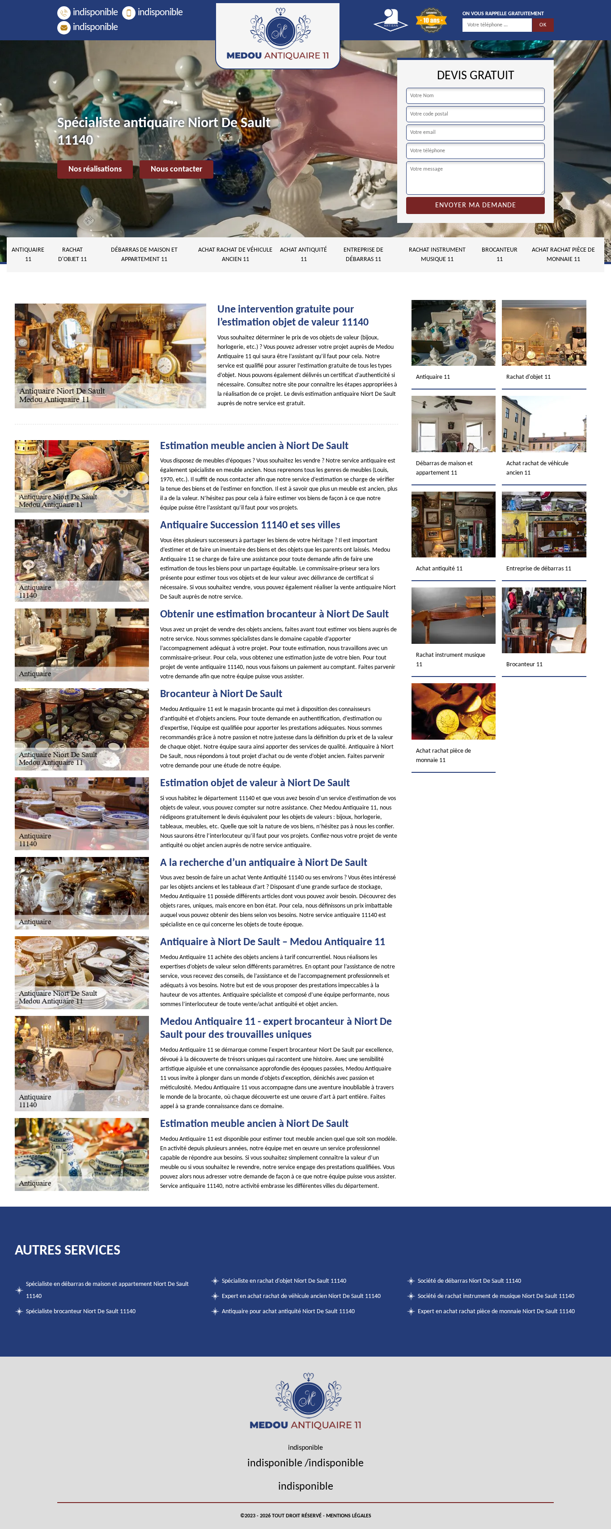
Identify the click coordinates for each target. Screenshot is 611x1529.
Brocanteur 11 (500, 255)
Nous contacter (176, 169)
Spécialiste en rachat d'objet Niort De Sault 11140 (284, 1281)
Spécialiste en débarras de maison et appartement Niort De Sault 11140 (107, 1290)
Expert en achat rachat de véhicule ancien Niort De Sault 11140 (301, 1296)
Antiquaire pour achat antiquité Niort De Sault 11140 (288, 1311)
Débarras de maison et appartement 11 (144, 255)
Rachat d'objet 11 (72, 255)
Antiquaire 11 (28, 255)
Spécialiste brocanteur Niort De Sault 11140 (81, 1311)
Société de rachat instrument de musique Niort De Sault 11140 (496, 1296)
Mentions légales (348, 1516)
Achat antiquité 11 (303, 255)
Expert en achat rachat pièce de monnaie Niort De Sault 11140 (496, 1311)
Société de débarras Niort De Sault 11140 (469, 1281)
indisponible (95, 13)
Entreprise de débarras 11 (363, 255)
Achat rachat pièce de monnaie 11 (563, 255)
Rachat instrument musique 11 (437, 255)
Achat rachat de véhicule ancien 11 (235, 255)
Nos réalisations (95, 169)
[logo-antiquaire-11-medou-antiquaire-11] (277, 35)
